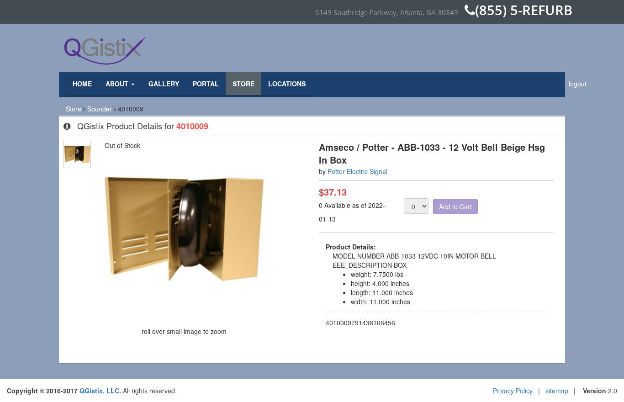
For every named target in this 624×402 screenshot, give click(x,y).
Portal (206, 83)
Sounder (99, 108)
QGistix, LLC (99, 390)
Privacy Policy (513, 390)
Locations (287, 83)
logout (578, 83)
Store (243, 83)
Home (82, 83)
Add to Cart (455, 206)
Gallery (163, 83)
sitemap (556, 390)
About (118, 83)
